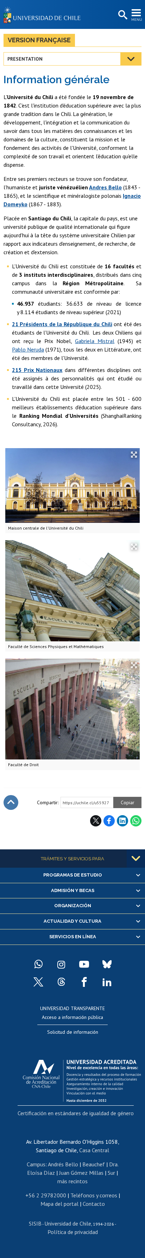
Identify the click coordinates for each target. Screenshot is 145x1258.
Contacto (94, 1203)
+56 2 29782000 (45, 1195)
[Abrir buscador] (122, 15)
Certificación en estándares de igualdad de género (76, 1113)
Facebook (109, 820)
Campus (36, 1164)
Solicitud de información (72, 1032)
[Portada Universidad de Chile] (44, 14)
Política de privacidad (73, 1231)
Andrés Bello (63, 1164)
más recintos (72, 1181)
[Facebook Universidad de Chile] (84, 982)
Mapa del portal (59, 1203)
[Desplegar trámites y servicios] (136, 858)
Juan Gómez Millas (81, 1172)
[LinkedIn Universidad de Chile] (107, 982)
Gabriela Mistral (94, 340)
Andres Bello (105, 187)
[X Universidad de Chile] (38, 982)
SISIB (35, 1223)
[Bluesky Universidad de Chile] (107, 964)
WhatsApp (135, 820)
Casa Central (94, 1150)
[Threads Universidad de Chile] (61, 982)
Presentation (25, 59)
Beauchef (93, 1164)
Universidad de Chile (67, 1223)
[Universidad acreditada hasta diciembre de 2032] (82, 1078)
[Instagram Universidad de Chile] (61, 964)
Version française (39, 40)
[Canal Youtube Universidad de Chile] (84, 964)
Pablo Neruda (28, 349)
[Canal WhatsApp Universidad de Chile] (38, 964)
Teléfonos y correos (93, 1195)
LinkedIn (122, 820)
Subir (11, 802)
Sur (111, 1172)
